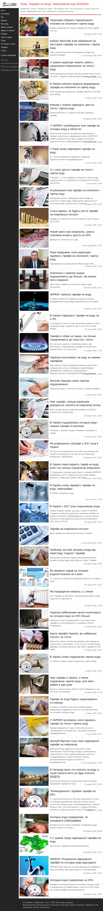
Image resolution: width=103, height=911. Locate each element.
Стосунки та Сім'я (8, 44)
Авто (3, 10)
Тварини (4, 47)
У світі (3, 51)
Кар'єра (4, 20)
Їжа (2, 17)
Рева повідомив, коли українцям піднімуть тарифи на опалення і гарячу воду (74, 256)
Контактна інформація (11, 63)
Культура (4, 24)
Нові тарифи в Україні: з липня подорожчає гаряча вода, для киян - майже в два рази (72, 681)
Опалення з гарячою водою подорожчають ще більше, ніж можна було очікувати (73, 276)
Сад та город (6, 37)
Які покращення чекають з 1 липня (71, 591)
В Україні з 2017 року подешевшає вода (75, 506)
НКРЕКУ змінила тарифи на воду (70, 294)
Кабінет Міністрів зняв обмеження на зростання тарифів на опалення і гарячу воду (75, 44)
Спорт (3, 41)
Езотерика (5, 14)
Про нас (4, 60)
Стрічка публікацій (8, 55)
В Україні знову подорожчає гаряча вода (75, 656)
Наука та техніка (7, 30)
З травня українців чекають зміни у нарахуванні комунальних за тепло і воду (72, 66)
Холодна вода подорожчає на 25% (71, 880)
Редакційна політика (10, 70)
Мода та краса (7, 27)
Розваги (4, 34)
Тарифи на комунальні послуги (69, 528)
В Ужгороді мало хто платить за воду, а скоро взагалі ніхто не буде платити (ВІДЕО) (74, 773)
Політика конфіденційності (12, 67)
